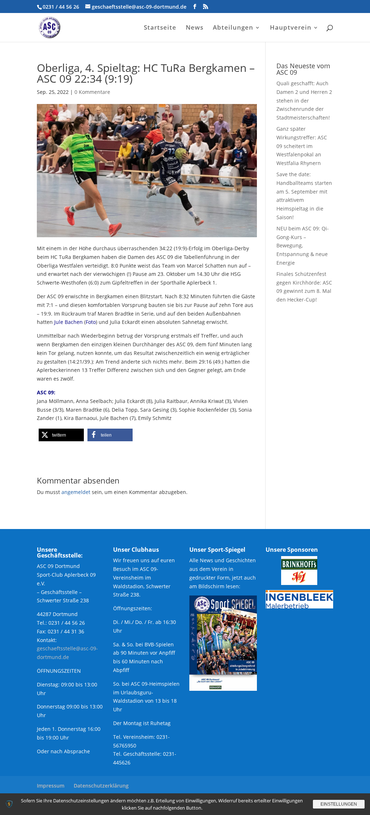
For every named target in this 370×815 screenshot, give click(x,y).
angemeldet (75, 492)
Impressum (50, 785)
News (194, 28)
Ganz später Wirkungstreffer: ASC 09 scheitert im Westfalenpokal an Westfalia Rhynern (301, 145)
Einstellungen (338, 804)
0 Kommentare (92, 91)
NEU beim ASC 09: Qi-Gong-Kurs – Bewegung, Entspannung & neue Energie (302, 245)
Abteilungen (233, 28)
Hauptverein (290, 28)
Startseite (160, 28)
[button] (61, 435)
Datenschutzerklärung (101, 785)
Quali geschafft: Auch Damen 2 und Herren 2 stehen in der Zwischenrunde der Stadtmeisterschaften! (304, 100)
